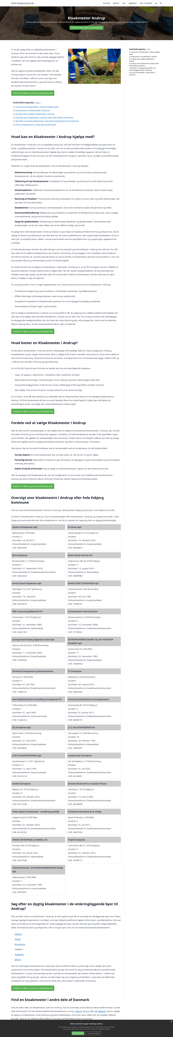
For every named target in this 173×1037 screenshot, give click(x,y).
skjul (37, 103)
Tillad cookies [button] (78, 1033)
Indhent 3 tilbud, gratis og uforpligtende (86, 28)
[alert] (86, 1028)
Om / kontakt (146, 3)
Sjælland (132, 3)
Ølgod (18, 959)
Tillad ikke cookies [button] (94, 1033)
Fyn (123, 3)
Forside (106, 3)
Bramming (20, 944)
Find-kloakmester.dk (22, 3)
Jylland (116, 3)
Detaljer (108, 1029)
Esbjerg (18, 934)
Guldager (19, 954)
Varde (18, 939)
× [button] (171, 1021)
